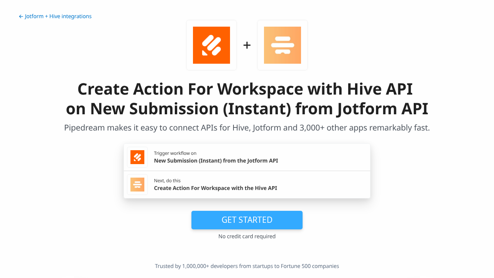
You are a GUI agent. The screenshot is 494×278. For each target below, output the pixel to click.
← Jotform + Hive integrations (55, 16)
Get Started (247, 219)
